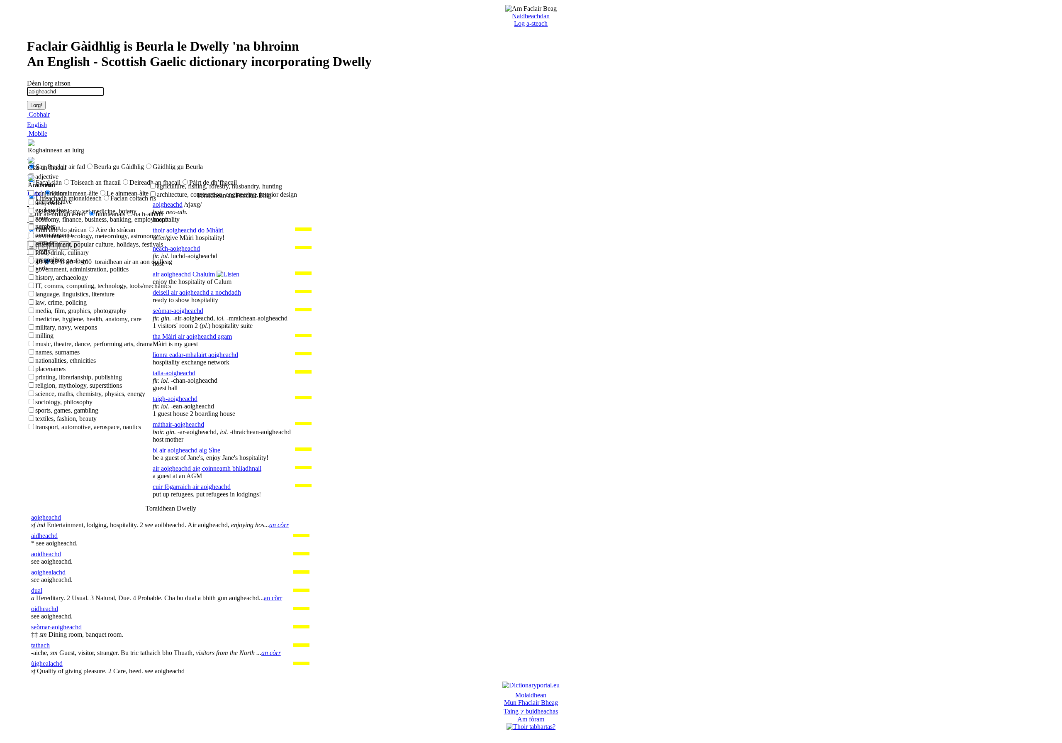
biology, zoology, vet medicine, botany (85, 211)
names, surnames (57, 352)
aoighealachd (48, 572)
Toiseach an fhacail (96, 182)
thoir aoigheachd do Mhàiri (188, 230)
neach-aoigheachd (176, 248)
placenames (50, 368)
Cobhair (38, 114)
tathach (40, 645)
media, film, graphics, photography (81, 310)
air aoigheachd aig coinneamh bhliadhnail (207, 468)
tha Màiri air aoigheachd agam (192, 336)
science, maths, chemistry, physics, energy (90, 393)
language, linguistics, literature (74, 294)
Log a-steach (531, 23)
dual (36, 590)
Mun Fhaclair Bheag (531, 702)
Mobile (37, 133)
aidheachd (44, 535)
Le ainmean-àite (128, 193)
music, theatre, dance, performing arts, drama (94, 343)
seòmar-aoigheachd (178, 310)
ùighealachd (47, 663)
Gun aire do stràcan (61, 229)
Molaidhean (530, 695)
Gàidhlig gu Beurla (178, 166)
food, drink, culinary (62, 252)
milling (44, 335)
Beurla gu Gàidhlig (119, 166)
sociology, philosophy (64, 402)
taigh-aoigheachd (175, 398)
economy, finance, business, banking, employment (101, 219)
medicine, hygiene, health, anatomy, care (88, 319)
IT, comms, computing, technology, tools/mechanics (103, 285)
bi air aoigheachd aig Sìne (186, 450)
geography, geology (61, 260)
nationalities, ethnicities (65, 360)
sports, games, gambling (66, 410)
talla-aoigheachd (174, 372)
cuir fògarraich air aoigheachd (192, 486)
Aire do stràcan (115, 229)
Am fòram (530, 719)
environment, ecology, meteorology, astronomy (96, 236)
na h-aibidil (148, 214)
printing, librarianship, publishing (78, 377)
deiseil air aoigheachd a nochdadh (197, 292)
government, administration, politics (82, 269)
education (48, 227)
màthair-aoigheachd (178, 424)
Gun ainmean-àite (74, 193)
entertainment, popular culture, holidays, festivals (99, 244)
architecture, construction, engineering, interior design (227, 194)
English (37, 124)
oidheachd (44, 608)
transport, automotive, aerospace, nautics (88, 426)
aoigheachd (168, 204)
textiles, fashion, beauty (66, 418)
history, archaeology (61, 277)
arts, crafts (48, 202)
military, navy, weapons (66, 327)
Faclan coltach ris (133, 198)
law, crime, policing (61, 302)
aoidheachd (46, 553)
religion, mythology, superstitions (78, 385)
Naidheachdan (531, 16)
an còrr (279, 524)
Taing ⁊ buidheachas (531, 711)
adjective (46, 176)
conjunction (50, 193)
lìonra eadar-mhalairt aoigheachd (195, 354)
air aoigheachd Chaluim (184, 274)
